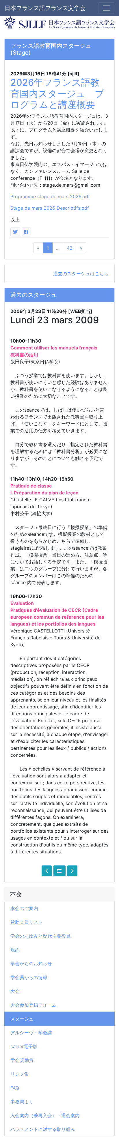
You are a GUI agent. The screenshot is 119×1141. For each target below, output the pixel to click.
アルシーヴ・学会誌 (31, 1032)
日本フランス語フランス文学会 (45, 8)
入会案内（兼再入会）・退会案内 (45, 1115)
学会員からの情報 (28, 977)
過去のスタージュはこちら (81, 273)
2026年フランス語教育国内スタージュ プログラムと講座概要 (57, 93)
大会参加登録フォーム (33, 1005)
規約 (15, 950)
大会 (15, 991)
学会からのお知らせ (31, 963)
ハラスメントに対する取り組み (42, 1129)
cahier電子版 (24, 1046)
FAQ (14, 1088)
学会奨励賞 (22, 1060)
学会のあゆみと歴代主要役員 (40, 936)
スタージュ (22, 1019)
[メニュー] (106, 8)
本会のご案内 (24, 908)
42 (69, 248)
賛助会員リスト (26, 922)
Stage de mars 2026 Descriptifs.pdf (49, 208)
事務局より (22, 1101)
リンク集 (19, 1074)
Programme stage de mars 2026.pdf (50, 196)
